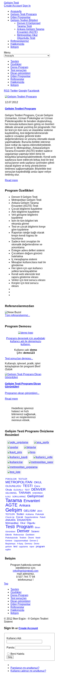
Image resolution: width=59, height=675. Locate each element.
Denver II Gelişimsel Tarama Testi (28, 25)
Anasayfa (15, 11)
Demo (36, 544)
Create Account (13, 5)
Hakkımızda (17, 44)
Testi (10, 526)
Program (24, 526)
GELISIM (30, 510)
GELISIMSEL (11, 493)
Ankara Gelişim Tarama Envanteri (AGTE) (30, 30)
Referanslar (17, 79)
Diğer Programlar (20, 17)
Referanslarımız (19, 41)
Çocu (37, 486)
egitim (8, 549)
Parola (10, 647)
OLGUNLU (18, 490)
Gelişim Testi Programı (23, 14)
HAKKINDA (37, 493)
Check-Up (9, 517)
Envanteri (32, 500)
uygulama (23, 546)
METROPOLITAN (18, 482)
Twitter (14, 90)
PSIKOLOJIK (11, 479)
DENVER (38, 489)
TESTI (28, 486)
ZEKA (39, 511)
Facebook (33, 90)
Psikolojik (39, 514)
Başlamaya (10, 544)
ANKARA (10, 520)
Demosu (28, 544)
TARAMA (25, 492)
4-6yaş (20, 544)
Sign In (26, 5)
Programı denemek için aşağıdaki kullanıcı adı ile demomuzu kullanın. (25, 341)
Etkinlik (8, 535)
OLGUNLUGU (13, 486)
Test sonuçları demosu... (19, 358)
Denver (23, 531)
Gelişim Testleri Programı (20, 108)
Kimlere (8, 541)
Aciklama (30, 514)
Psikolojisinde (11, 538)
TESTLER (22, 479)
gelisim (8, 546)
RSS (7, 90)
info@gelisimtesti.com (25, 570)
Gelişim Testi (11, 2)
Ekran (37, 527)
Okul (22, 523)
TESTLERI (10, 514)
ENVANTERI (24, 520)
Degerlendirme (31, 517)
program (40, 546)
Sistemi (35, 531)
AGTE (11, 505)
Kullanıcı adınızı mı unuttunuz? (28, 670)
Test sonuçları (18, 70)
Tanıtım (14, 61)
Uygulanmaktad (21, 541)
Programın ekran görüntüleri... (22, 393)
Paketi (42, 517)
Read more (11, 180)
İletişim (14, 47)
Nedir (38, 538)
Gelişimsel (35, 496)
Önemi (31, 538)
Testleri (20, 514)
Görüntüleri (10, 531)
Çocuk (19, 517)
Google (23, 90)
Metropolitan (12, 523)
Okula (8, 489)
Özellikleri (30, 535)
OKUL (38, 482)
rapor (32, 546)
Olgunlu (31, 523)
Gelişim (13, 510)
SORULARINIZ (19, 496)
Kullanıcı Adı (14, 638)
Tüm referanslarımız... (17, 315)
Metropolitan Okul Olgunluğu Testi (27, 36)
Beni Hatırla (17, 653)
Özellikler (15, 64)
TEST (27, 490)
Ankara (24, 505)
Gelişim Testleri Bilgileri (24, 20)
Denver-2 (34, 541)
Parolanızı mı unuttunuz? (24, 667)
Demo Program (19, 67)
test (15, 546)
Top (6, 583)
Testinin (23, 538)
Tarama (13, 500)
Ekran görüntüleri (20, 73)
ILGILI (8, 496)
